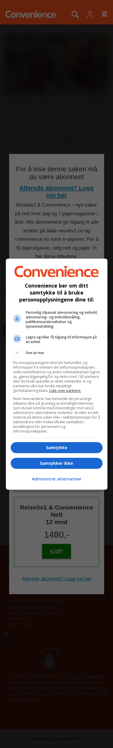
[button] (56, 353)
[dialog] (56, 374)
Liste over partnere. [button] (65, 390)
